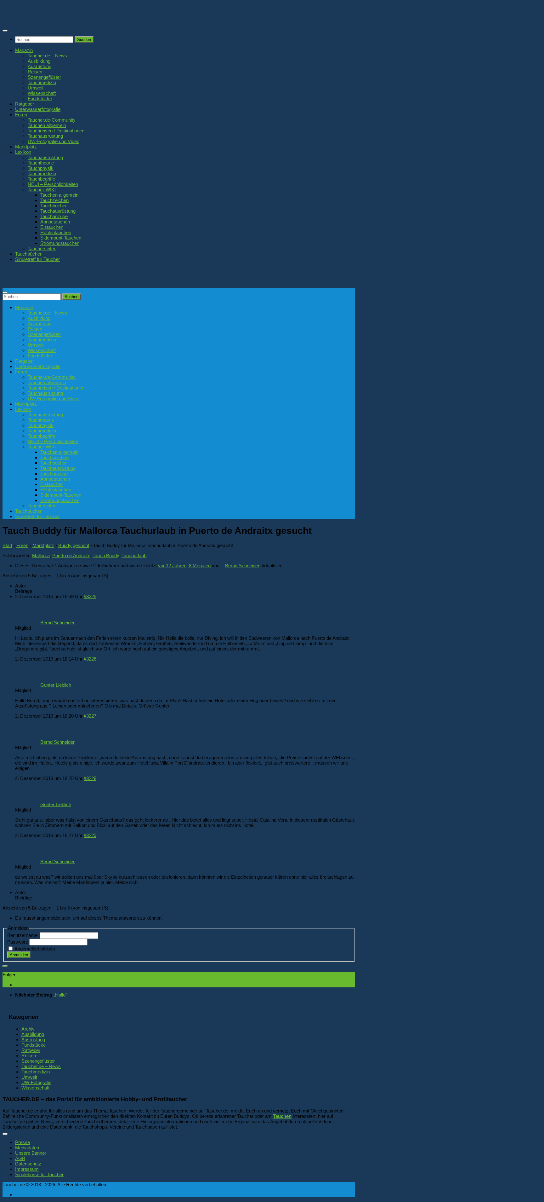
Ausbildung (39, 61)
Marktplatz (26, 146)
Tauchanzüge (54, 216)
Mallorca (41, 555)
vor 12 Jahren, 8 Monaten (184, 565)
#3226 (90, 659)
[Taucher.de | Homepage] (48, 18)
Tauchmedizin (42, 82)
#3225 (90, 596)
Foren (21, 114)
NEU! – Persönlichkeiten (53, 184)
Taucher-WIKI (42, 189)
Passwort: (18, 942)
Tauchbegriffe (41, 179)
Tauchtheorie (41, 162)
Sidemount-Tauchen (60, 237)
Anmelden (19, 954)
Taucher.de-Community (52, 120)
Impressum (27, 1169)
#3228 (90, 778)
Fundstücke (40, 98)
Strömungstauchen (59, 243)
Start (7, 545)
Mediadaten (27, 1147)
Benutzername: (23, 935)
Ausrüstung (39, 66)
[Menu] (5, 31)
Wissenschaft (42, 93)
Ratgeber (24, 104)
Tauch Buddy (106, 555)
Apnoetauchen (55, 221)
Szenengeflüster (44, 77)
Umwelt (35, 87)
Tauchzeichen (54, 200)
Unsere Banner (30, 1153)
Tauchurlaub (134, 555)
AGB (20, 1158)
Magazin (24, 50)
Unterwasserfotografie (37, 109)
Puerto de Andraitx (71, 555)
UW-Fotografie (36, 1082)
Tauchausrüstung (45, 136)
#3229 (90, 835)
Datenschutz (28, 1163)
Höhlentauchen (55, 232)
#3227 (90, 716)
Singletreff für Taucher (37, 259)
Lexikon (23, 152)
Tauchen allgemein (47, 125)
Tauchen (282, 1116)
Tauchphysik (41, 168)
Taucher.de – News (47, 55)
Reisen (35, 71)
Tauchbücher (53, 205)
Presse (22, 1142)
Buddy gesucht (73, 545)
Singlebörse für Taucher (39, 1174)
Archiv (28, 1029)
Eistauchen (51, 227)
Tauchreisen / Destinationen (56, 130)
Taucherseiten (42, 248)
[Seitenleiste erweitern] (5, 966)
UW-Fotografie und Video (53, 141)
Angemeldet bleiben (34, 948)
